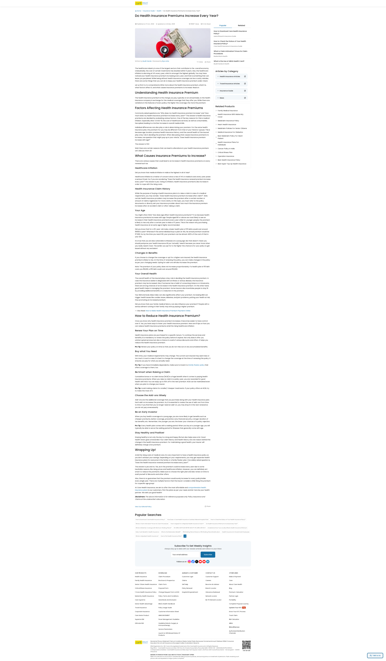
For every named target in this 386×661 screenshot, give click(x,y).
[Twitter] (196, 561)
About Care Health (235, 584)
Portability (232, 600)
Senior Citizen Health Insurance (146, 584)
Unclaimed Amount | (210, 641)
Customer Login (187, 577)
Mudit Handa (147, 61)
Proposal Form (163, 588)
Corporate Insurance (142, 611)
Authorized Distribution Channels (237, 632)
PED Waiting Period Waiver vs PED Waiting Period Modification (201, 532)
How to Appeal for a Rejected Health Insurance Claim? (187, 524)
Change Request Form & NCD (169, 592)
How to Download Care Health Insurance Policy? (150, 519)
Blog (230, 588)
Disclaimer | (154, 641)
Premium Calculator (236, 592)
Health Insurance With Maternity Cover (230, 115)
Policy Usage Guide (165, 608)
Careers (208, 580)
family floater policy (196, 365)
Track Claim (233, 615)
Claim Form (163, 584)
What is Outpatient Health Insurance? (147, 536)
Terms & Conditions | (176, 641)
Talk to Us (377, 655)
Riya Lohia (165, 61)
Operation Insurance (226, 156)
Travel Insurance (141, 608)
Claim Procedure (164, 577)
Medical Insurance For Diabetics (230, 132)
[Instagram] (189, 561)
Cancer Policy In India (226, 148)
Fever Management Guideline (169, 619)
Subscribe (208, 554)
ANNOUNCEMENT (164, 615)
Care (231, 580)
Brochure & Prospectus (167, 580)
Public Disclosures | (198, 641)
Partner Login (233, 596)
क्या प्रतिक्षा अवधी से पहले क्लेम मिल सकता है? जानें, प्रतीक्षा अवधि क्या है (189, 528)
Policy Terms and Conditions (169, 596)
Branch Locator (211, 588)
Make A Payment (235, 577)
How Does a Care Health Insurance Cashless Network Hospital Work (187, 519)
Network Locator (211, 596)
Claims (184, 580)
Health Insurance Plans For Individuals (228, 143)
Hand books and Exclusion (167, 600)
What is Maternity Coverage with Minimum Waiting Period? (153, 528)
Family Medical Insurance (228, 110)
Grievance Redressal (213, 592)
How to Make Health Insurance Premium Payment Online (168, 311)
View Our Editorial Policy (143, 507)
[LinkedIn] (207, 561)
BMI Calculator (234, 619)
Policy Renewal (187, 588)
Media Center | (187, 641)
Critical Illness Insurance (143, 588)
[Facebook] (193, 561)
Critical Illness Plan (225, 152)
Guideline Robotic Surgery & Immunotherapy (168, 624)
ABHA (231, 623)
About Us (196, 643)
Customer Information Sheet (169, 611)
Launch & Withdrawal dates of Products (169, 634)
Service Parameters (165, 629)
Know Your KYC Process (237, 611)
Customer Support (212, 577)
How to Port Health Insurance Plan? (171, 536)
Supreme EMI (139, 619)
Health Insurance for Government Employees (235, 532)
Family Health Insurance (143, 580)
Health (159, 11)
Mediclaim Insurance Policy (228, 121)
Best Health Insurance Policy (229, 160)
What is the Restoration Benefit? (171, 532)
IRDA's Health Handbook (167, 604)
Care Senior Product (142, 615)
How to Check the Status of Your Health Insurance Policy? (228, 519)
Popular (222, 25)
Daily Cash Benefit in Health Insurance (147, 532)
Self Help (185, 584)
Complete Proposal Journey (239, 604)
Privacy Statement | (164, 641)
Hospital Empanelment (190, 592)
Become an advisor (212, 584)
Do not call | (161, 643)
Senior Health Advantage (143, 604)
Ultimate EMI (139, 623)
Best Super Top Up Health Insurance (232, 164)
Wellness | (220, 641)
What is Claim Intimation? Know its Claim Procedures (152, 524)
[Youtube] (200, 561)
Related (241, 25)
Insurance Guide (149, 11)
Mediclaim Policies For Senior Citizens (232, 128)
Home (139, 11)
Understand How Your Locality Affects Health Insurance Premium (227, 528)
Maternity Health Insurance (144, 596)
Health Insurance (141, 577)
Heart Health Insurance (227, 124)
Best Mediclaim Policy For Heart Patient (230, 137)
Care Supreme (140, 600)
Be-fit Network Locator (213, 600)
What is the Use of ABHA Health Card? (229, 61)
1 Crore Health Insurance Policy (145, 592)
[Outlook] (204, 561)
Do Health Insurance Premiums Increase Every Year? (222, 524)
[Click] (245, 76)
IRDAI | (225, 641)
